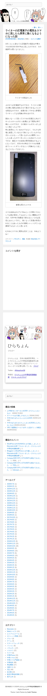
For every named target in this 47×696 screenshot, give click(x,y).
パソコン (10, 646)
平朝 (14, 465)
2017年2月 (10, 536)
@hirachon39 (20, 370)
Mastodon (10, 629)
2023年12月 (11, 496)
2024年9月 (10, 493)
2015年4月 (10, 589)
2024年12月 (11, 491)
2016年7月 (10, 553)
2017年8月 (10, 522)
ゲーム (9, 641)
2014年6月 (10, 613)
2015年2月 (10, 594)
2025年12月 (11, 489)
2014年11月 (11, 601)
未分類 (9, 672)
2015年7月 (10, 582)
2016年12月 (11, 541)
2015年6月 (10, 584)
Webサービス (11, 631)
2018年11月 (11, 508)
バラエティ (17, 239)
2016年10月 (11, 546)
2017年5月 (10, 529)
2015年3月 (10, 591)
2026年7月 (10, 484)
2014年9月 (10, 605)
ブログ (35, 366)
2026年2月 (10, 486)
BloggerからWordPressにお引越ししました (22, 451)
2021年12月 (11, 500)
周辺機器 (10, 665)
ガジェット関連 (12, 636)
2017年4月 (10, 532)
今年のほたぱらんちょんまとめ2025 (19, 418)
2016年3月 (10, 563)
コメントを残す (36, 39)
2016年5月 (10, 558)
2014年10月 (11, 603)
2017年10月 (11, 517)
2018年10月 (11, 510)
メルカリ (10, 650)
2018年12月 (11, 505)
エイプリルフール (13, 634)
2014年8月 (10, 608)
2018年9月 (10, 512)
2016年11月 (11, 543)
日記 (23, 239)
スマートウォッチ (13, 643)
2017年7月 (10, 524)
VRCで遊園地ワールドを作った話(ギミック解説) (24, 427)
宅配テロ (10, 667)
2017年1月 (10, 539)
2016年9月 (10, 548)
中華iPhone (11, 655)
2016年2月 (10, 565)
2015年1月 (10, 596)
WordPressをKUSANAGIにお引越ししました (23, 444)
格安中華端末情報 (13, 674)
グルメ (9, 638)
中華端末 (10, 662)
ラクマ (9, 653)
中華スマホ (11, 658)
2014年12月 (11, 598)
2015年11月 (11, 572)
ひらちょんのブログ (19, 377)
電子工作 (10, 677)
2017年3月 (10, 534)
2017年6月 (10, 527)
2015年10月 (11, 574)
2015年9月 (10, 577)
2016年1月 (10, 567)
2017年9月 (10, 520)
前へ (34, 27)
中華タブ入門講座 (13, 660)
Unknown (16, 470)
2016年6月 (10, 555)
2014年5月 (10, 615)
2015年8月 (10, 579)
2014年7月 (10, 610)
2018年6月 (10, 515)
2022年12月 (11, 498)
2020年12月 (11, 503)
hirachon (21, 39)
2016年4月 (10, 560)
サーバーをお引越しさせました (18, 415)
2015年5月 (10, 586)
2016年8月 (10, 551)
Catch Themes (32, 692)
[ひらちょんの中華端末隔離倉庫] (23, 15)
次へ (40, 27)
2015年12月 (11, 570)
